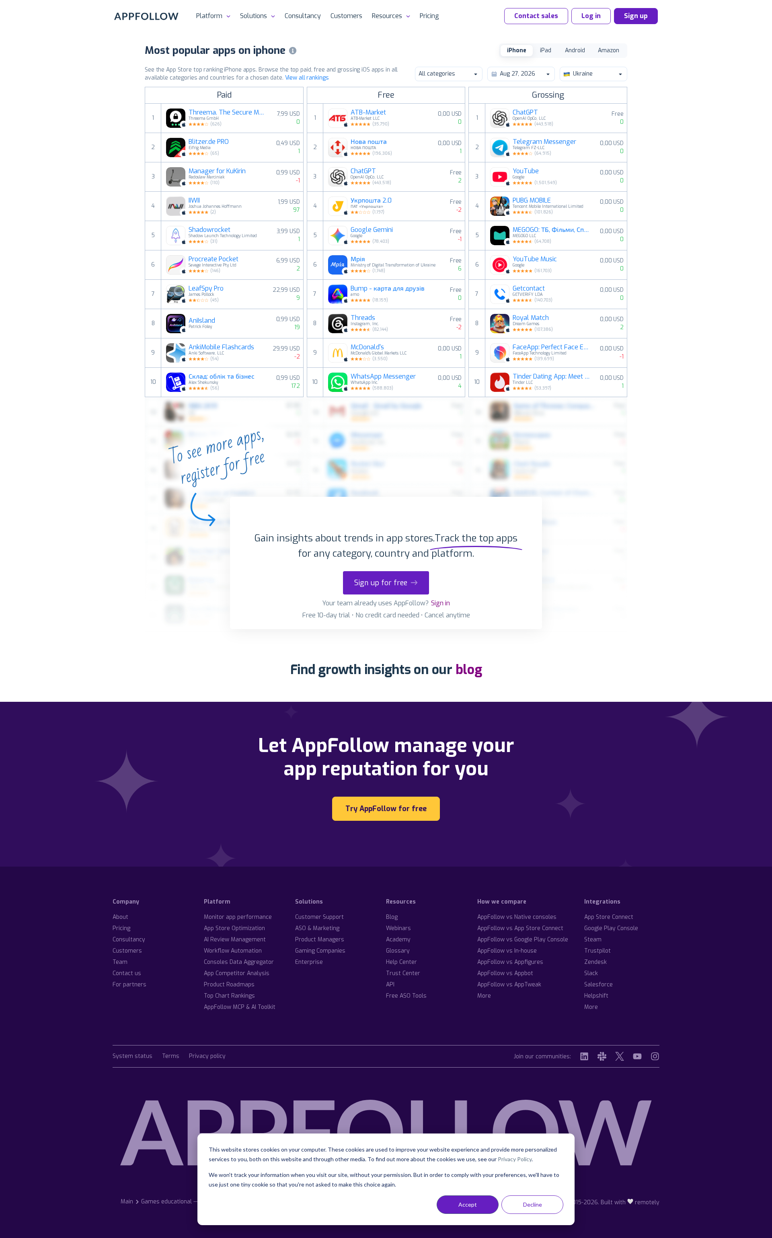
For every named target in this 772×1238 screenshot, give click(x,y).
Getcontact (529, 288)
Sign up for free (380, 583)
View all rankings (307, 78)
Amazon (608, 50)
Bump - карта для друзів (388, 288)
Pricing (429, 16)
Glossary (398, 951)
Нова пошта (369, 142)
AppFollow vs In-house (507, 951)
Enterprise (309, 962)
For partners (129, 984)
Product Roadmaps (229, 984)
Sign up (636, 16)
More (484, 996)
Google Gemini (372, 230)
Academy (398, 939)
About (120, 917)
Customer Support (319, 917)
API (390, 984)
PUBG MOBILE (532, 200)
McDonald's (367, 347)
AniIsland (202, 320)
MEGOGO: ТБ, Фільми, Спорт (551, 230)
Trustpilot (597, 951)
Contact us (127, 973)
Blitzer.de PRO (209, 142)
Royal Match (531, 318)
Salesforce (598, 984)
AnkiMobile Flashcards (221, 347)
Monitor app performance (238, 917)
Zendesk (595, 962)
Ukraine (583, 74)
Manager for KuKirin (217, 171)
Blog (392, 917)
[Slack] (601, 1056)
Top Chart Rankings (229, 996)
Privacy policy (207, 1056)
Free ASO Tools (406, 996)
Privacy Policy (515, 1159)
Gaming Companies (320, 951)
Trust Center (403, 973)
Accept (467, 1204)
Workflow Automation (233, 951)
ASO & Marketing (317, 928)
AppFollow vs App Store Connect (520, 928)
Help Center (401, 962)
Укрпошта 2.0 (371, 200)
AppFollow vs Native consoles (516, 917)
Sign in (440, 603)
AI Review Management (235, 939)
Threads (363, 318)
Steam (593, 939)
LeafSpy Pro (206, 288)
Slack (591, 973)
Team (120, 962)
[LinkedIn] (584, 1056)
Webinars (398, 928)
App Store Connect (608, 917)
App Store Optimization (234, 928)
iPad (545, 50)
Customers (346, 16)
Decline (532, 1204)
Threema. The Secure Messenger (228, 112)
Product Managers (319, 939)
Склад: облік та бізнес (222, 376)
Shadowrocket (209, 230)
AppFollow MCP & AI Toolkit (239, 1007)
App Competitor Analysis (236, 973)
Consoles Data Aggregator (239, 962)
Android (575, 50)
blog (469, 669)
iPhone (516, 50)
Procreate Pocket (213, 259)
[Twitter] (619, 1056)
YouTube (526, 171)
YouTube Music (535, 259)
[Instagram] (655, 1056)
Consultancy (303, 16)
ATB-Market (368, 112)
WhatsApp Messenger (383, 376)
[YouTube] (637, 1056)
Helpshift (596, 996)
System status (132, 1056)
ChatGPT (363, 171)
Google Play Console (611, 928)
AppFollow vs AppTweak (509, 984)
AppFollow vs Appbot (505, 973)
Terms (170, 1056)
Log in (591, 16)
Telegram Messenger (544, 142)
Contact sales (536, 16)
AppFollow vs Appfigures (510, 962)
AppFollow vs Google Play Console (522, 939)
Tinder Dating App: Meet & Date (551, 376)
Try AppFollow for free (386, 809)
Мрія (358, 259)
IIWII (194, 200)
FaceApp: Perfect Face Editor (551, 347)
